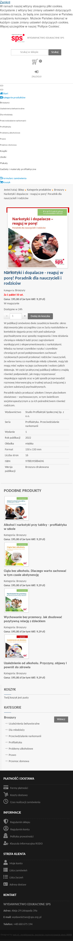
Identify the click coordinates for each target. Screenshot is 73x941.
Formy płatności (19, 788)
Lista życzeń (16, 877)
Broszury (5, 102)
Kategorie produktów (39, 189)
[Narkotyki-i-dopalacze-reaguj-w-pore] (38, 238)
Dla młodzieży (6, 115)
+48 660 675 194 (23, 924)
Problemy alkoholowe (10, 133)
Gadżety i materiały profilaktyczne (18, 169)
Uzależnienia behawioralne (12, 109)
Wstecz (61, 719)
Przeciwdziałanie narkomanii (13, 121)
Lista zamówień (18, 870)
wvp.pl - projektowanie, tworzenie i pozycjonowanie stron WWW (42, 935)
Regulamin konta (20, 829)
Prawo (3, 139)
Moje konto (16, 863)
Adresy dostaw (18, 884)
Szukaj (54, 52)
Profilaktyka (5, 127)
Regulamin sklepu (20, 822)
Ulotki (3, 157)
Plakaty (4, 163)
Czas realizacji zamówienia (25, 802)
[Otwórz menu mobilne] (1, 85)
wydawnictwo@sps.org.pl (26, 917)
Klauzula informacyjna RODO (26, 843)
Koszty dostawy (19, 795)
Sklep (21, 189)
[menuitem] (4, 93)
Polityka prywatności (21, 836)
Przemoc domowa (8, 145)
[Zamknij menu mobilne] (1, 89)
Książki (3, 151)
